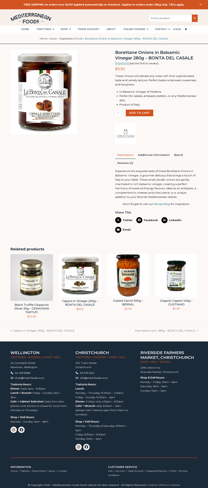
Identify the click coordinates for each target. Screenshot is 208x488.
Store (53, 38)
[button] (186, 29)
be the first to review (144, 63)
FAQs (173, 471)
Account (120, 471)
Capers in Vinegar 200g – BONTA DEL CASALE (42, 331)
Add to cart (139, 112)
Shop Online (39, 471)
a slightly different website (163, 484)
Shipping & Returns (156, 471)
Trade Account (135, 471)
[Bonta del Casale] (125, 134)
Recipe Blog (162, 204)
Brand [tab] (178, 155)
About (52, 471)
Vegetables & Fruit (70, 38)
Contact (62, 471)
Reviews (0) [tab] (125, 163)
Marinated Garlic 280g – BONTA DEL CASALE (165, 331)
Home (44, 38)
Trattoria (24, 471)
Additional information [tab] (154, 155)
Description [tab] (125, 155)
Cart (110, 471)
